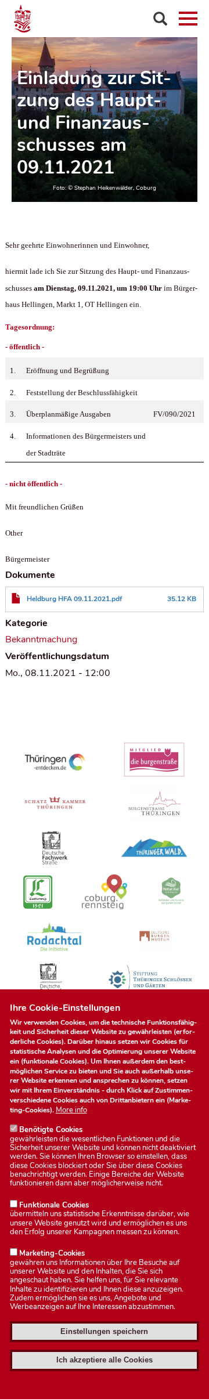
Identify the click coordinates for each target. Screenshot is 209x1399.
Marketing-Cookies (52, 1253)
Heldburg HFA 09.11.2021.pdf (74, 598)
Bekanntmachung (41, 639)
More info (71, 1110)
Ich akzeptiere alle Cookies (104, 1359)
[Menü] (188, 18)
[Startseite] (104, 18)
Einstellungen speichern (104, 1331)
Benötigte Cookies (50, 1130)
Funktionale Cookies (54, 1205)
